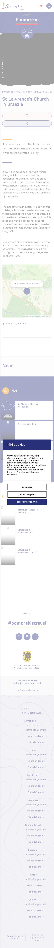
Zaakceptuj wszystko (27, 501)
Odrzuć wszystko (27, 494)
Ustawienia (27, 487)
